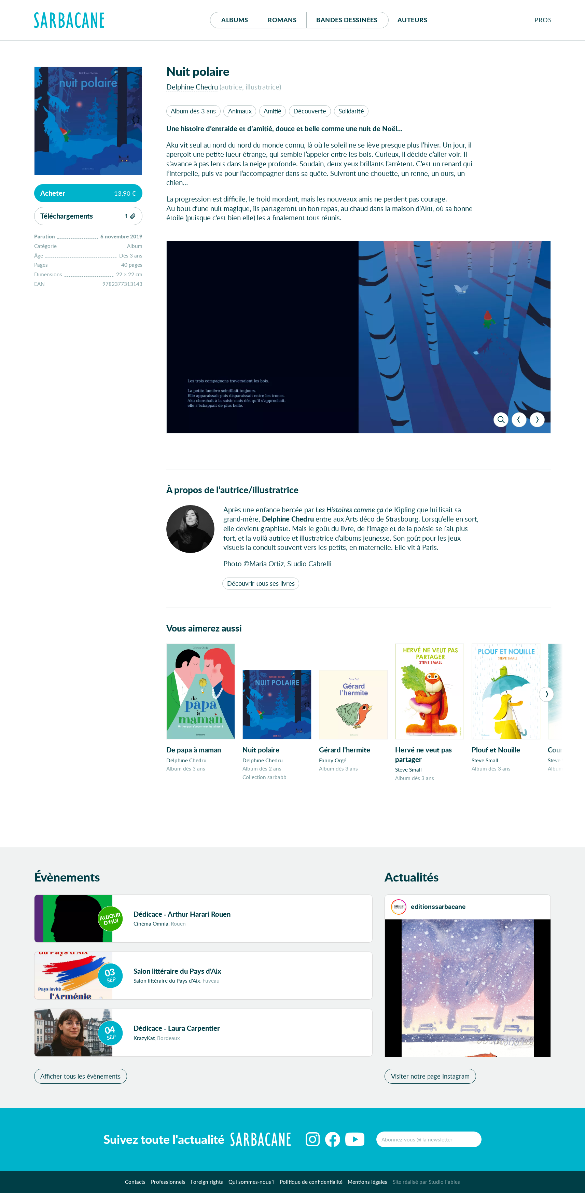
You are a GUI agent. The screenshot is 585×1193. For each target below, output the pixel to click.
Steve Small (408, 769)
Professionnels (168, 1181)
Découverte (309, 111)
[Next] (537, 419)
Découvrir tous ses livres (261, 583)
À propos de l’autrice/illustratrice (232, 489)
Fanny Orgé (332, 760)
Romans (282, 19)
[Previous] (519, 419)
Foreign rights (207, 1181)
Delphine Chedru (192, 87)
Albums (234, 19)
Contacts (135, 1181)
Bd (346, 19)
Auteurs (413, 19)
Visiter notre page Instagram (430, 1076)
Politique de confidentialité (311, 1181)
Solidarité (351, 111)
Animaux (240, 111)
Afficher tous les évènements (80, 1076)
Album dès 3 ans (193, 111)
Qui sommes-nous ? (251, 1181)
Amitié (272, 111)
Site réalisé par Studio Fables (426, 1181)
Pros (543, 20)
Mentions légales (367, 1181)
